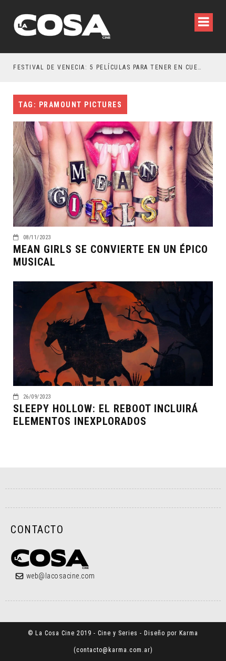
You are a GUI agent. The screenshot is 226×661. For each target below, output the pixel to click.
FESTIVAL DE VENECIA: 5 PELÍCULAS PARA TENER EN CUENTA (108, 67)
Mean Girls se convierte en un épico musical (110, 255)
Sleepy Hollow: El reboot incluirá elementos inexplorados (105, 415)
